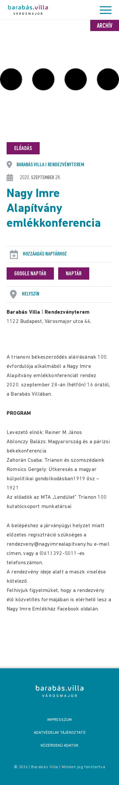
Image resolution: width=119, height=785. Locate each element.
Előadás (23, 149)
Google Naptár (30, 274)
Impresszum (59, 720)
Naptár (74, 274)
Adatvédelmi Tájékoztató (60, 733)
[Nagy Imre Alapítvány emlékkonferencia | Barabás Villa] (60, 691)
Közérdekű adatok (59, 746)
